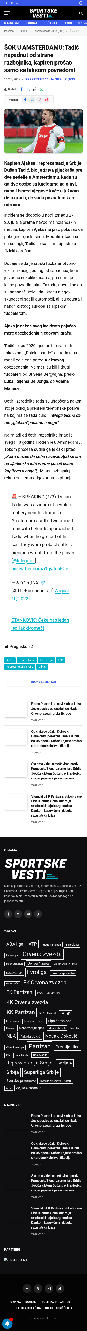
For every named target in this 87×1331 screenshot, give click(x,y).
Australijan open (51, 944)
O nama (15, 1302)
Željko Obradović (28, 1088)
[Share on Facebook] (21, 89)
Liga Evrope (12, 1021)
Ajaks (10, 660)
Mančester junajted (31, 1028)
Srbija (42, 666)
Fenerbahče (12, 983)
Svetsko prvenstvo (21, 1081)
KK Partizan (21, 1012)
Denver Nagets (38, 963)
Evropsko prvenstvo (63, 973)
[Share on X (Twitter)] (28, 89)
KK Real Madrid (47, 1013)
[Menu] (7, 13)
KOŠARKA (50, 23)
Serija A (64, 1063)
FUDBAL (32, 23)
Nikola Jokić (30, 1036)
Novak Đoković (61, 1036)
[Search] (80, 13)
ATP (33, 944)
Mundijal (74, 1028)
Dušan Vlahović (14, 973)
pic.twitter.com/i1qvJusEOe (39, 568)
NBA (11, 1036)
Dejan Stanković (14, 963)
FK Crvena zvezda (45, 982)
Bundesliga (12, 955)
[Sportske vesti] (43, 13)
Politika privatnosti (57, 1302)
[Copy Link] (35, 89)
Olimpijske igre (15, 1047)
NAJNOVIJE (12, 23)
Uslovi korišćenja (58, 1308)
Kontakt (31, 1302)
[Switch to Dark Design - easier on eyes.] (80, 3)
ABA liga (14, 944)
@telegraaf (24, 560)
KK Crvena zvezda (27, 1002)
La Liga (65, 1013)
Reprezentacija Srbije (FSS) (51, 79)
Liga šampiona (60, 1021)
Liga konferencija (34, 1021)
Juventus (53, 993)
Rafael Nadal (22, 1055)
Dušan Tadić (27, 660)
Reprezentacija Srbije (19, 666)
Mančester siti (57, 1028)
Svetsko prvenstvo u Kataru (56, 1081)
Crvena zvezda (42, 954)
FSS (60, 660)
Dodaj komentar (43, 682)
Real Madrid (40, 1054)
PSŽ (8, 1055)
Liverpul (10, 1028)
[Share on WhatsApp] (41, 89)
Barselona (72, 944)
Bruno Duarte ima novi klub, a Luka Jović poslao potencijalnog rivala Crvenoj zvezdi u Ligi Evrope (56, 708)
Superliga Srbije (41, 1072)
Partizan (39, 1046)
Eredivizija (46, 660)
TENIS (67, 23)
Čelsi (8, 1088)
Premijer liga (68, 1046)
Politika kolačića (28, 1308)
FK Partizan (19, 992)
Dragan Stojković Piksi (65, 963)
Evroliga (37, 972)
